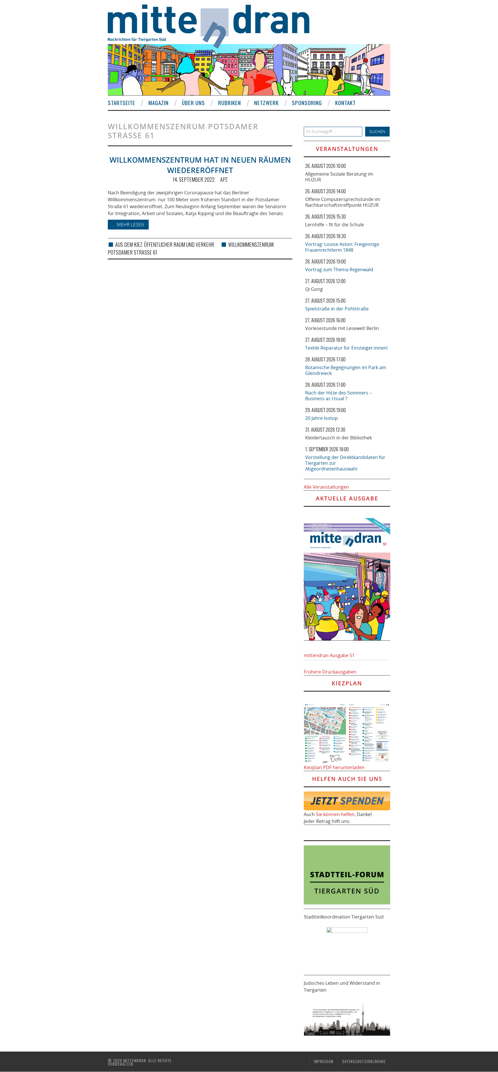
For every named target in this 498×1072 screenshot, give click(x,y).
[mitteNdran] (214, 25)
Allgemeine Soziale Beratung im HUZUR (339, 177)
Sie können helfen (335, 814)
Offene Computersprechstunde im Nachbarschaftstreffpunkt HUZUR (342, 202)
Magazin (158, 102)
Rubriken (229, 102)
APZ (224, 179)
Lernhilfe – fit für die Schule (334, 224)
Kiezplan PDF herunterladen (334, 767)
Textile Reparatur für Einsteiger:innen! (346, 348)
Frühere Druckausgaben (330, 672)
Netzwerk (266, 102)
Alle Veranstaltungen (326, 487)
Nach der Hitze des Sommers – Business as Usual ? (338, 396)
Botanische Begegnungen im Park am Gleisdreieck (345, 370)
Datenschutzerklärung (364, 1061)
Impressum (323, 1061)
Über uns (193, 102)
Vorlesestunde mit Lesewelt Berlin (342, 328)
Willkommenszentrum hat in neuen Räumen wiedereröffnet (200, 165)
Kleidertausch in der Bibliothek (338, 438)
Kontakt (345, 102)
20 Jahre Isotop (321, 418)
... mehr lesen (128, 224)
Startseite (121, 102)
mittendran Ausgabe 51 (329, 655)
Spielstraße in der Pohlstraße (337, 309)
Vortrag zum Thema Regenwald (339, 269)
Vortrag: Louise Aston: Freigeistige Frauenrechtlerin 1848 (342, 247)
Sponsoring (307, 102)
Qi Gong (314, 289)
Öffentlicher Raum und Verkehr (179, 244)
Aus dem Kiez (128, 244)
